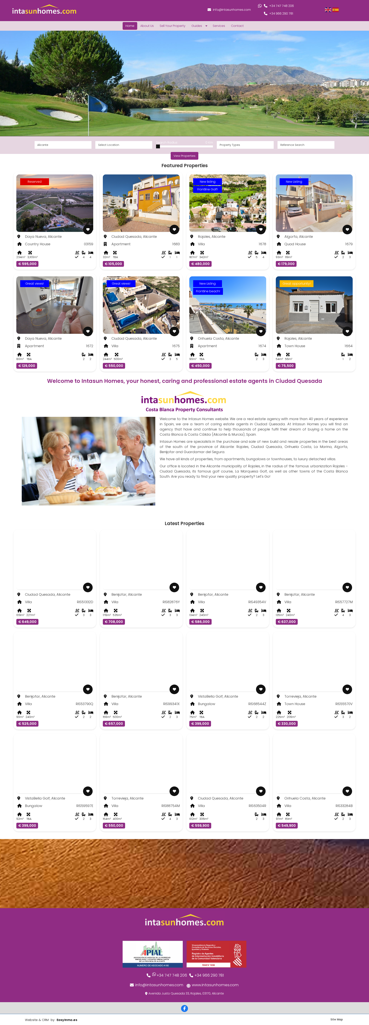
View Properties (184, 156)
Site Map (337, 1019)
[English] (328, 9)
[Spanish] (335, 9)
